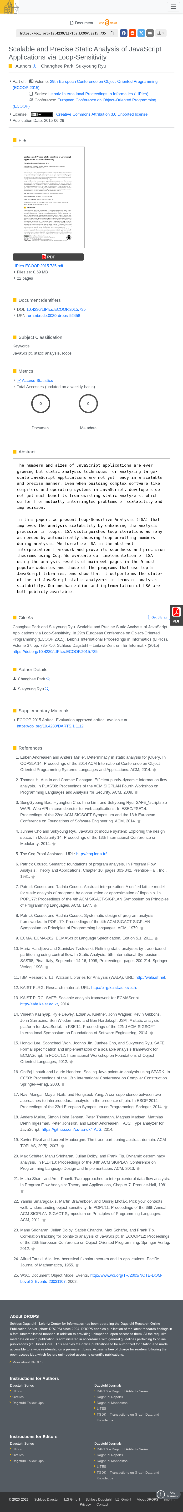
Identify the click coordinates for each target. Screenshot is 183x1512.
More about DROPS (27, 1362)
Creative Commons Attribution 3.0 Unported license (101, 114)
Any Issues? (172, 1494)
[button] (161, 33)
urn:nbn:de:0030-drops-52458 (54, 315)
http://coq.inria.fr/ (91, 853)
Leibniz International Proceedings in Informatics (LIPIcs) (98, 93)
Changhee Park (57, 66)
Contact (102, 1504)
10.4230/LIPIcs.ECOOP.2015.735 (56, 309)
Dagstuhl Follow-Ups (28, 1403)
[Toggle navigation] (173, 6)
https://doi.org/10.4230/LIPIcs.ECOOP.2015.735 (55, 651)
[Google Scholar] (154, 769)
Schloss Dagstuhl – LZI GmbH (57, 1499)
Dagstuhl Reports (110, 1397)
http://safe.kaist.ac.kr (39, 1004)
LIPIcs (17, 1391)
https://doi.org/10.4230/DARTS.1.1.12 (50, 726)
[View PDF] (49, 197)
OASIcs (18, 1397)
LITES (101, 1408)
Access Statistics (37, 380)
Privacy (85, 1504)
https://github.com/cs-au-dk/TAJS (71, 1129)
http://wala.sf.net (150, 977)
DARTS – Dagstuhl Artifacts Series (122, 1391)
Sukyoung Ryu (91, 66)
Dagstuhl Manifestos (112, 1403)
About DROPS (147, 1499)
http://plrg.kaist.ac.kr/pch (113, 987)
